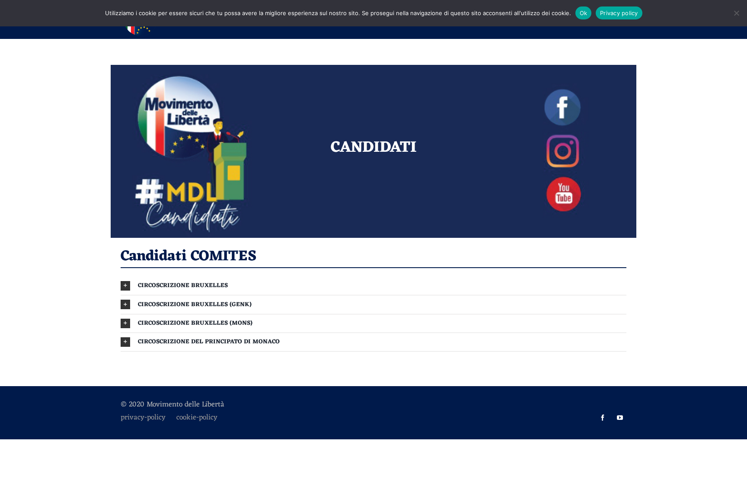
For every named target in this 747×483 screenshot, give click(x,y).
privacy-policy (148, 417)
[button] (373, 286)
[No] (736, 13)
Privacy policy (619, 13)
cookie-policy (196, 417)
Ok (583, 13)
